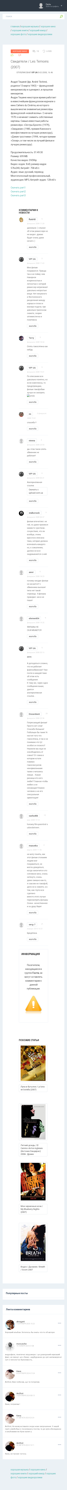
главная (15, 26)
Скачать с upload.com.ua (36, 491)
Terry (31, 338)
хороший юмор (38, 30)
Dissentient (34, 714)
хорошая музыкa (30, 26)
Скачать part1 (18, 187)
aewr (31, 572)
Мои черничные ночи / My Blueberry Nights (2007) (32, 1209)
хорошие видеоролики (40, 34)
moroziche (21, 1344)
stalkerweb (34, 513)
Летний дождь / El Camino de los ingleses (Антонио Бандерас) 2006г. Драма (32, 1149)
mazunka (33, 845)
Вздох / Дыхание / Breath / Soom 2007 (33, 1268)
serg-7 (32, 924)
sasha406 (33, 816)
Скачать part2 (18, 191)
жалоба (32, 247)
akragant (20, 1321)
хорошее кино (48, 26)
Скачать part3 (18, 195)
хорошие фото (18, 34)
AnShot (19, 1393)
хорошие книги (20, 30)
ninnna (32, 440)
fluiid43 (32, 219)
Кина (18, 1371)
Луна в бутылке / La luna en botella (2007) (33, 1088)
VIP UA (34, 72)
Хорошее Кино (20, 51)
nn (30, 414)
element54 (34, 618)
